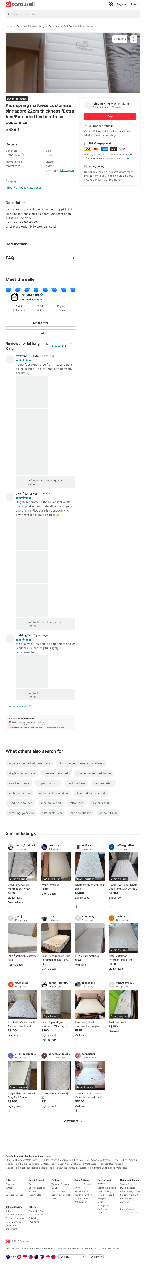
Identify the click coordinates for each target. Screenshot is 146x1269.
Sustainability (48, 1248)
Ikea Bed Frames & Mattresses (56, 1160)
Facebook (11, 1184)
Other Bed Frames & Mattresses (21, 1160)
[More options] (9, 907)
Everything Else (36, 1211)
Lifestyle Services (15, 1214)
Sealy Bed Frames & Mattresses (36, 1167)
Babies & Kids (81, 1191)
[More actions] (133, 39)
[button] (46, 299)
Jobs (8, 1211)
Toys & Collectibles (129, 1184)
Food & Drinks (81, 1198)
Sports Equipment (129, 1209)
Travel (123, 1205)
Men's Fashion (58, 1191)
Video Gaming (104, 1191)
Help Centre (12, 1248)
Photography (103, 1205)
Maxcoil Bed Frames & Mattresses (37, 1164)
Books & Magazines (130, 1191)
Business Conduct (111, 1248)
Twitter (9, 1187)
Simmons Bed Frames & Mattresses (109, 1167)
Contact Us (25, 1248)
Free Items (34, 1221)
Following (33, 1218)
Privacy (96, 1248)
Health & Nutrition (83, 1195)
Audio (100, 1202)
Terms (87, 1248)
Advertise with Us (73, 1248)
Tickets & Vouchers (129, 1212)
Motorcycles (35, 1195)
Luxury (54, 1187)
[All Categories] (111, 4)
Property (33, 1191)
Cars (31, 1184)
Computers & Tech (106, 1187)
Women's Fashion (60, 1184)
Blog (8, 1191)
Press (36, 1248)
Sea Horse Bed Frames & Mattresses (92, 1160)
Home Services (13, 1221)
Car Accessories (37, 1187)
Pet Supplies (80, 1202)
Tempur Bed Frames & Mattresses (72, 1167)
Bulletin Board (36, 1214)
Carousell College (14, 1195)
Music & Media (127, 1187)
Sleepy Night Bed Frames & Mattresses (77, 1164)
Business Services (15, 1218)
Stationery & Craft (129, 1195)
